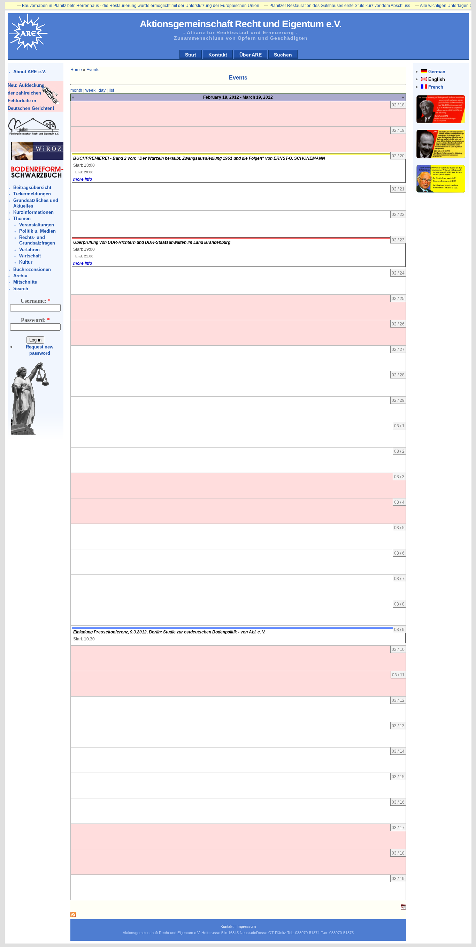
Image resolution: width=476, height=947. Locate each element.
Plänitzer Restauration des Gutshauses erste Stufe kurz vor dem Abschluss (321, 5)
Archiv (20, 275)
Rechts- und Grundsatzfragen (37, 240)
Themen (22, 218)
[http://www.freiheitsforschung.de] (34, 134)
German (436, 71)
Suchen (283, 55)
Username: (36, 301)
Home (76, 69)
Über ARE (250, 55)
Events (92, 69)
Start (190, 55)
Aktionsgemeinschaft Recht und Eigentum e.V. (240, 23)
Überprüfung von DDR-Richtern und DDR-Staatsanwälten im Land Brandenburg (151, 242)
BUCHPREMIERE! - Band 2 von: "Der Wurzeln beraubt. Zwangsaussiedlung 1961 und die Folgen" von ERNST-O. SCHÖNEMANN (199, 158)
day (102, 90)
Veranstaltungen (36, 224)
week (90, 90)
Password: (35, 320)
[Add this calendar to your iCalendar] (403, 908)
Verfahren (29, 249)
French (435, 87)
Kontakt (217, 55)
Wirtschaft (30, 255)
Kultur (25, 262)
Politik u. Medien (37, 231)
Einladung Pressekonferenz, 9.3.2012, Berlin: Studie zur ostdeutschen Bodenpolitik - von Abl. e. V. (169, 632)
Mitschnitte (25, 282)
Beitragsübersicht (32, 187)
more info (82, 179)
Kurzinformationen (33, 212)
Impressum (246, 926)
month (76, 90)
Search (20, 288)
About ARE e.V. (29, 71)
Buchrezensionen (32, 269)
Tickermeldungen (32, 193)
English (436, 79)
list (111, 90)
